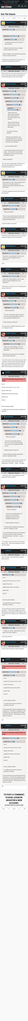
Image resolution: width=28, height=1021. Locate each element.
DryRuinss (10, 29)
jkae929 (10, 574)
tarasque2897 (11, 91)
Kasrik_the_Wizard (13, 94)
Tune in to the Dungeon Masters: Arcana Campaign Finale (11, 1)
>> (13, 29)
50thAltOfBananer (13, 36)
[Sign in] (22, 6)
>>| (24, 18)
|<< (3, 18)
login (16, 797)
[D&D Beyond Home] (6, 6)
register (10, 800)
